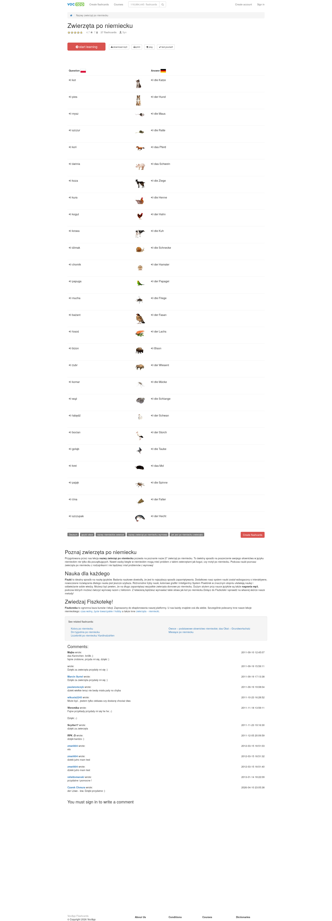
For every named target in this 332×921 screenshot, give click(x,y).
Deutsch (73, 534)
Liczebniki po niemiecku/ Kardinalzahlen (92, 635)
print (137, 46)
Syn (124, 32)
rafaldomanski (75, 777)
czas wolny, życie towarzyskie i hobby (101, 611)
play (150, 46)
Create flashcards (99, 4)
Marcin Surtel (75, 676)
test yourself (167, 46)
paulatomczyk (75, 687)
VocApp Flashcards (78, 916)
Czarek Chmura (76, 787)
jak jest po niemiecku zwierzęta (187, 534)
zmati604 (72, 745)
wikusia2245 (74, 697)
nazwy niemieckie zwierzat (110, 534)
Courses (118, 4)
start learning (87, 46)
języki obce (87, 534)
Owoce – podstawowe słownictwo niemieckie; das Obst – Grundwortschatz (209, 628)
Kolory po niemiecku (82, 628)
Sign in (261, 4)
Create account (243, 4)
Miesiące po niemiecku (181, 632)
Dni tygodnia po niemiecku (85, 632)
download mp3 (120, 46)
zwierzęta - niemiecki (147, 611)
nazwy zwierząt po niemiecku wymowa (147, 534)
